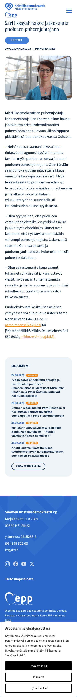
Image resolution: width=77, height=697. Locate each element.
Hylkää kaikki (39, 688)
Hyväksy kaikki (38, 666)
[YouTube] (23, 563)
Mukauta (38, 677)
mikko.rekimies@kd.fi (37, 336)
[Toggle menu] (69, 10)
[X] (32, 563)
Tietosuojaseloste (19, 579)
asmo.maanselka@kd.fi (23, 325)
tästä (8, 620)
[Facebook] (15, 563)
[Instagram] (7, 563)
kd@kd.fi (11, 550)
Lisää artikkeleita (28, 466)
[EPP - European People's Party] (11, 15)
